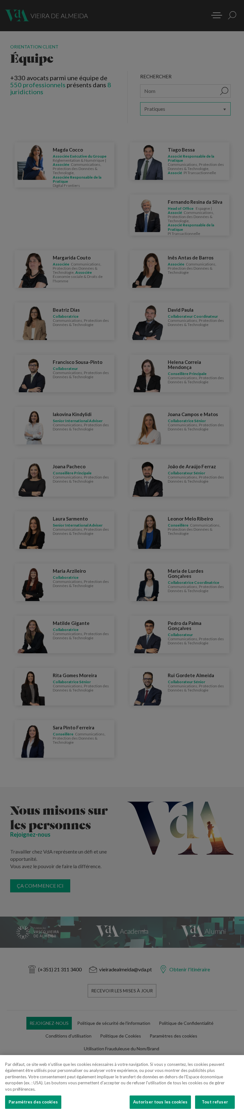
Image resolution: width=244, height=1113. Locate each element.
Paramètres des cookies (33, 1101)
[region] (122, 1084)
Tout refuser (215, 1101)
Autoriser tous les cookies (160, 1101)
